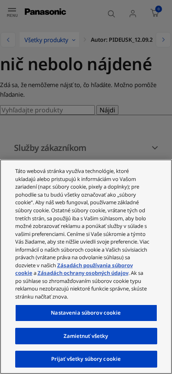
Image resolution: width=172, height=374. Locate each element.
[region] (86, 266)
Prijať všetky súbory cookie (86, 358)
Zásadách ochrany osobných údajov (83, 272)
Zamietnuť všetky (86, 335)
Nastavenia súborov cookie (86, 312)
